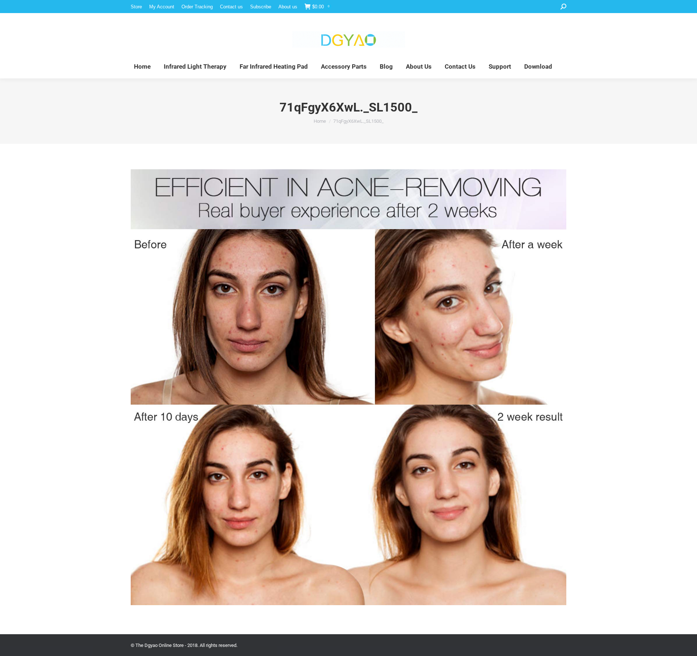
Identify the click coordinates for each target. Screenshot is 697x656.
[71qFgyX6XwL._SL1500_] (348, 387)
